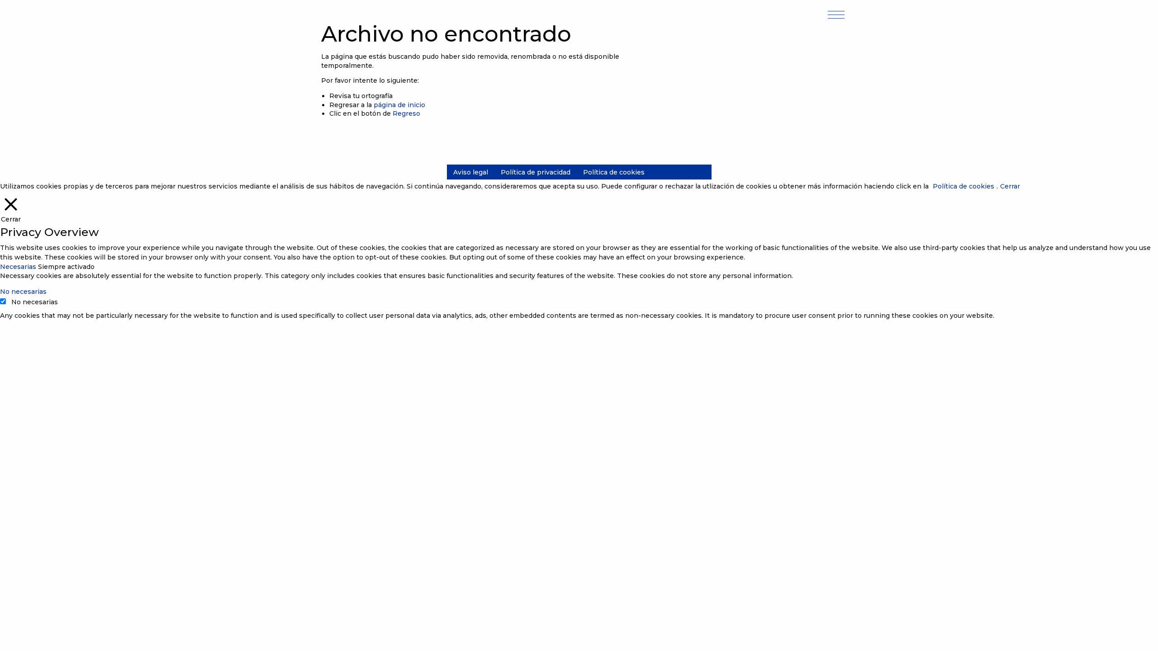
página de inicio (399, 105)
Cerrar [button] (1010, 186)
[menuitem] (470, 172)
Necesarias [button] (19, 267)
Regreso (406, 113)
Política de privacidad (535, 172)
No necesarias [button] (23, 292)
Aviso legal (470, 172)
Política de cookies (614, 172)
